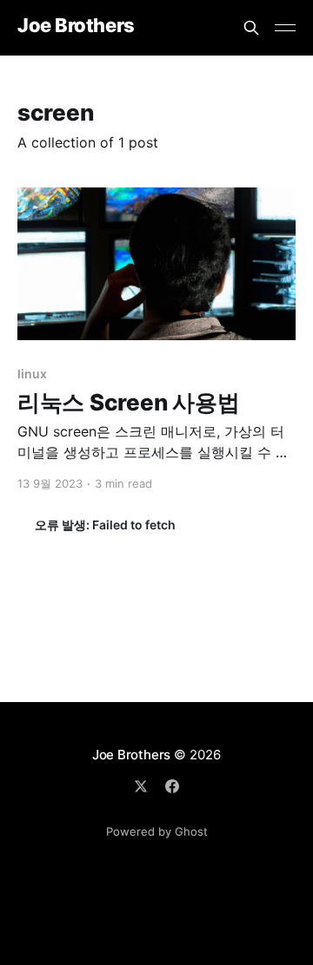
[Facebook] (172, 786)
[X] (141, 786)
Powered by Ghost (157, 831)
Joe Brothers (76, 25)
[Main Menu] (285, 28)
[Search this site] (251, 28)
